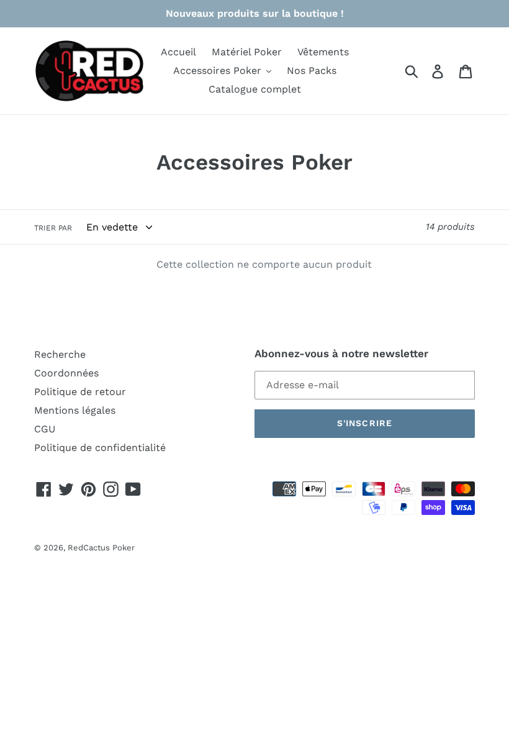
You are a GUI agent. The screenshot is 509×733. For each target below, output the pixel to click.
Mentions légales (74, 410)
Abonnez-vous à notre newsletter (341, 353)
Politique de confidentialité (100, 447)
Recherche (60, 354)
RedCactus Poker (101, 547)
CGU (44, 429)
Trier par (53, 228)
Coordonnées (66, 373)
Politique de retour (80, 392)
